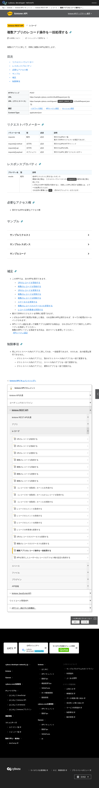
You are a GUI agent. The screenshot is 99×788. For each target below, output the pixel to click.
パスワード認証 (37, 108)
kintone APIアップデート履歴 (79, 13)
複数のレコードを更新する (29, 294)
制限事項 (16, 81)
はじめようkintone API (17, 700)
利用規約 (70, 673)
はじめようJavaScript (17, 695)
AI (42, 739)
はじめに (45, 669)
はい (75, 622)
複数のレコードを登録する (29, 286)
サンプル (16, 74)
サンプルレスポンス (20, 244)
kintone (9, 8)
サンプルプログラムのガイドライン (80, 669)
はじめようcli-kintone (17, 705)
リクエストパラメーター (23, 62)
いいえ (85, 622)
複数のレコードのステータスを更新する (35, 306)
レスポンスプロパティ (22, 66)
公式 (9, 648)
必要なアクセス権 (20, 70)
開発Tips (45, 679)
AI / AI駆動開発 (47, 693)
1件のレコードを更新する (29, 290)
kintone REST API (41, 8)
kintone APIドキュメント (24, 8)
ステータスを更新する (27, 302)
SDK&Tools (46, 688)
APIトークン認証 (52, 108)
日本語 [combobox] (85, 777)
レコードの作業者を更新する (30, 310)
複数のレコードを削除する (29, 298)
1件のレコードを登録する (29, 283)
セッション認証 (68, 108)
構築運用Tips (46, 683)
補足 (14, 78)
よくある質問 (72, 678)
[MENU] (94, 3)
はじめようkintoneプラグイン (20, 709)
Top (3, 8)
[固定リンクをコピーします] (70, 32)
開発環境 (45, 697)
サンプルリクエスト (20, 235)
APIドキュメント (48, 674)
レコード (54, 8)
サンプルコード (18, 253)
